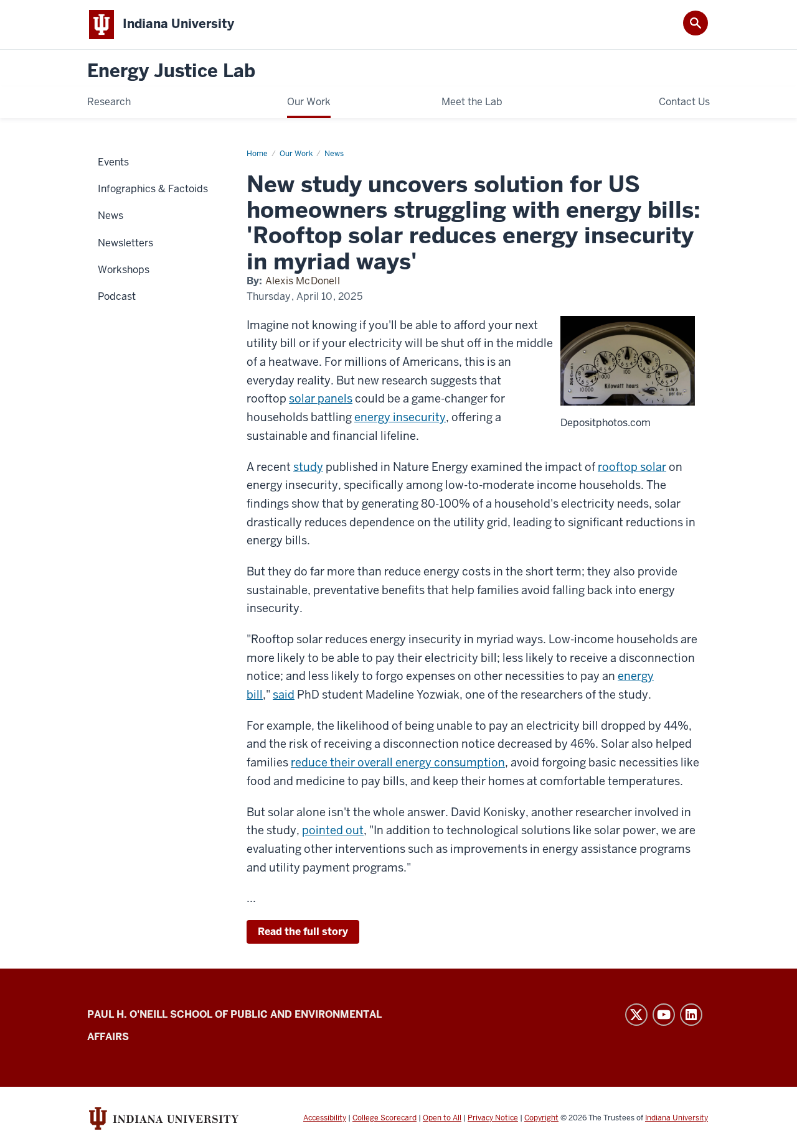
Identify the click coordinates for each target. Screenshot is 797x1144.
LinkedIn (691, 1014)
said (284, 694)
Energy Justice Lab (171, 71)
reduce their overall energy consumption (398, 762)
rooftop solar (632, 467)
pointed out (333, 830)
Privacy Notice (493, 1118)
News (334, 154)
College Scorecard (384, 1118)
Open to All (442, 1118)
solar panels (320, 398)
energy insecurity (400, 417)
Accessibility (324, 1118)
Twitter (636, 1014)
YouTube (664, 1014)
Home (257, 154)
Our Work (296, 154)
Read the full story (303, 931)
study (308, 467)
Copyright (541, 1118)
